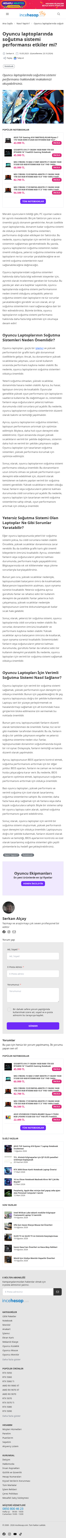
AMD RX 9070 (9, 1394)
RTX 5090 (7, 1411)
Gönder (33, 1025)
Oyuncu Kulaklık (10, 1346)
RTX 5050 (7, 1372)
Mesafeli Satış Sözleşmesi (15, 1497)
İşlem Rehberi (9, 1489)
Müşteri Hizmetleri (12, 1429)
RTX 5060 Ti (8, 1381)
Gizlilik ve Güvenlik (12, 1472)
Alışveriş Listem (10, 1446)
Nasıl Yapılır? (23, 23)
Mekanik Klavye (10, 1341)
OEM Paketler (9, 1316)
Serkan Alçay (14, 918)
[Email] (14, 932)
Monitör (6, 1324)
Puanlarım (7, 1437)
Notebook (8, 66)
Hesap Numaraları (11, 1476)
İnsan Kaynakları (11, 1468)
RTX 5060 (7, 1377)
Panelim (6, 1433)
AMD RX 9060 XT (10, 1385)
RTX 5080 (7, 1406)
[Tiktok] (20, 1534)
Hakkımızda (8, 1463)
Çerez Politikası (10, 1493)
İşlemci (6, 1333)
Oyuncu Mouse (10, 1350)
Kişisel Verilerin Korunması (16, 1480)
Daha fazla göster (11, 1359)
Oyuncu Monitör (10, 1354)
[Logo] (33, 14)
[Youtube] (15, 1534)
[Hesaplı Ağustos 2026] (33, 4)
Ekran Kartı (8, 1337)
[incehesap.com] (32, 1301)
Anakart (6, 1329)
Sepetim (6, 1442)
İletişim (6, 1459)
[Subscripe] (57, 1291)
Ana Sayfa (7, 23)
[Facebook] (4, 931)
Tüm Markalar (9, 1485)
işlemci (39, 348)
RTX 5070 (7, 1398)
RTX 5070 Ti (8, 1402)
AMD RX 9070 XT (10, 1389)
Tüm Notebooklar (33, 201)
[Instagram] (8, 931)
